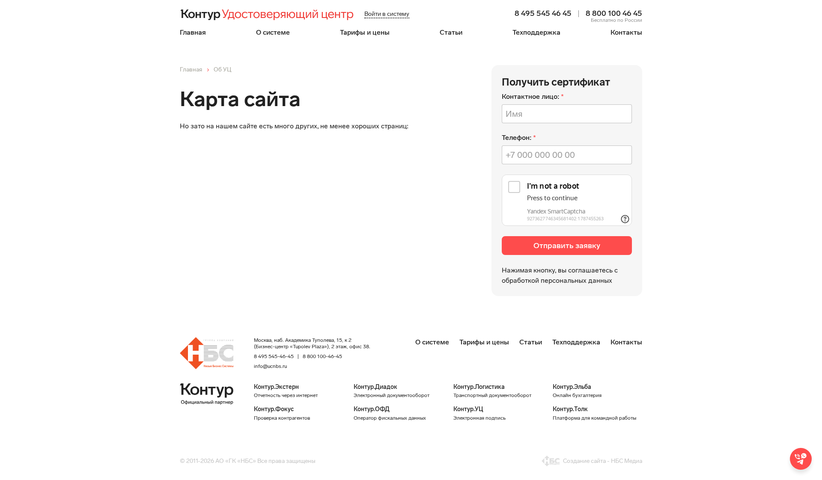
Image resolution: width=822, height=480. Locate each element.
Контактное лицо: (530, 96)
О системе (273, 32)
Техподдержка (536, 32)
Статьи (451, 32)
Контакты (626, 32)
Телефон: (516, 137)
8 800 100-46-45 (322, 356)
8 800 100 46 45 (614, 13)
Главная (193, 32)
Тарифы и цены (365, 32)
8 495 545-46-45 (274, 356)
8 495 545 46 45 (543, 13)
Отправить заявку (566, 245)
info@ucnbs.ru (270, 366)
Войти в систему (386, 14)
